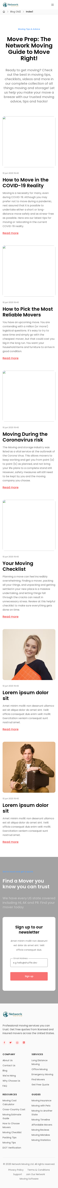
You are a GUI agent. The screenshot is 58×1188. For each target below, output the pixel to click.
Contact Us (9, 1065)
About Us (8, 1060)
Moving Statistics (41, 1140)
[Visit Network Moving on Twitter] (10, 1042)
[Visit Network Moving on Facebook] (4, 1042)
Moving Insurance (41, 1100)
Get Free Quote (40, 1084)
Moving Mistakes (41, 1135)
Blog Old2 (15, 11)
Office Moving (40, 1069)
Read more (11, 233)
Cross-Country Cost (14, 1109)
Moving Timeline (41, 1119)
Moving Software (29, 1178)
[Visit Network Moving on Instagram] (17, 1042)
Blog (5, 1070)
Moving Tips (9, 1142)
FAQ (5, 1085)
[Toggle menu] (52, 5)
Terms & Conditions (38, 1169)
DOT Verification (12, 1147)
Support (17, 1174)
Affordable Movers (42, 1124)
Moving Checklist (12, 1132)
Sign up (29, 976)
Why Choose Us (11, 1080)
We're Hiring (9, 1075)
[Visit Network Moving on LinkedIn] (24, 1042)
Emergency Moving (42, 1074)
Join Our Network (35, 1174)
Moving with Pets (41, 1105)
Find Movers (38, 1079)
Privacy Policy (16, 1169)
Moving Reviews (40, 1129)
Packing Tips (9, 1137)
